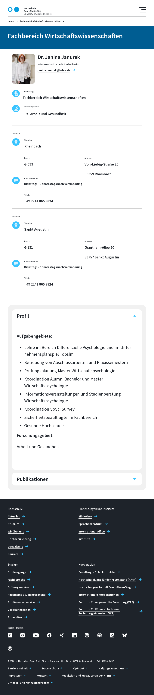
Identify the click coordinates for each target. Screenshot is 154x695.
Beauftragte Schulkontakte (97, 572)
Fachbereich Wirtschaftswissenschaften (40, 21)
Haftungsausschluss (111, 668)
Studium (13, 524)
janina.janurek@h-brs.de (54, 70)
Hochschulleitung (19, 539)
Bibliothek (85, 516)
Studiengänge (17, 572)
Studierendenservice (21, 602)
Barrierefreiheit (18, 668)
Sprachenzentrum (91, 524)
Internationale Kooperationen (99, 594)
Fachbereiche (16, 579)
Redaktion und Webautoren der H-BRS (87, 675)
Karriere (13, 554)
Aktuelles (14, 516)
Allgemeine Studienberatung (26, 594)
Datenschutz (50, 668)
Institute (84, 539)
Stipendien (15, 617)
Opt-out (78, 668)
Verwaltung (15, 546)
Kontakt (42, 675)
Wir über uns (16, 531)
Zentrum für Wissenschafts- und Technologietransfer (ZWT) (99, 611)
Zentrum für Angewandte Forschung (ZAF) (106, 602)
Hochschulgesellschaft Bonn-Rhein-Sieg (105, 587)
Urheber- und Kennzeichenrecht (28, 682)
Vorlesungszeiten (19, 609)
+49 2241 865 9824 (38, 201)
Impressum (15, 675)
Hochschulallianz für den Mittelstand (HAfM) (107, 579)
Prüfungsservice (18, 587)
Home (11, 21)
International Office (92, 531)
